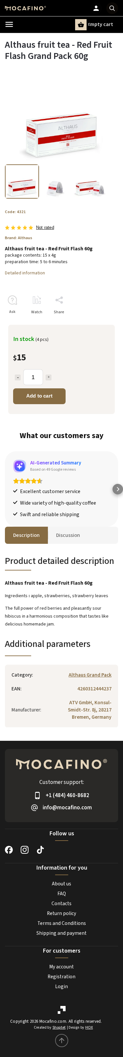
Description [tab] (26, 535)
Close (98, 323)
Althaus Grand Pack (90, 675)
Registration (61, 976)
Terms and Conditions (61, 923)
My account (61, 966)
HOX (89, 1027)
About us (61, 883)
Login (61, 986)
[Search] (112, 8)
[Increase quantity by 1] (48, 377)
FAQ (61, 893)
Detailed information (25, 273)
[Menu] (9, 24)
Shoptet (59, 1027)
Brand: (18, 238)
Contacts (61, 903)
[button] (5, 489)
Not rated (45, 228)
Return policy (61, 913)
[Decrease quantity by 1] (18, 377)
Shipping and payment (61, 933)
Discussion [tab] (68, 535)
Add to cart (39, 396)
